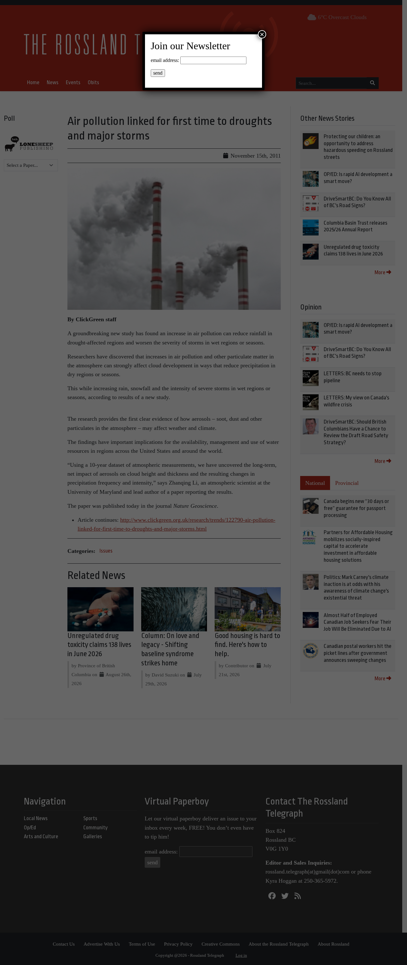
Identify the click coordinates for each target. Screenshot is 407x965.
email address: (165, 60)
